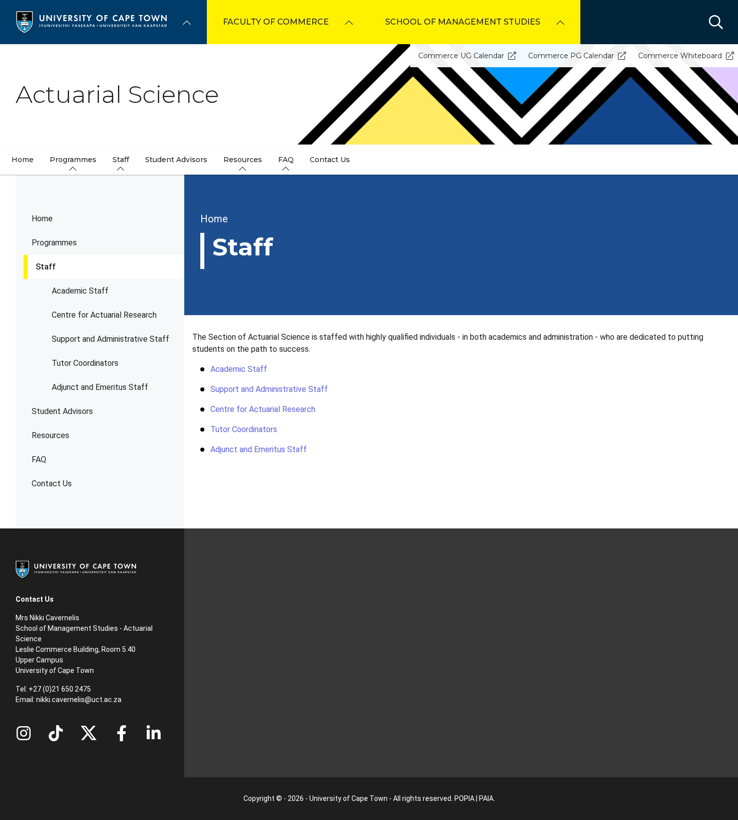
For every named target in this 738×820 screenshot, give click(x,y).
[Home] (91, 21)
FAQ (39, 459)
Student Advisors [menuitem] (176, 159)
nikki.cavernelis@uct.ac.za (78, 700)
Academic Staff (80, 291)
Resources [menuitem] (242, 159)
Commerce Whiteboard (680, 55)
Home (42, 218)
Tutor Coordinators (85, 363)
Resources (50, 435)
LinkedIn (154, 733)
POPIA (464, 798)
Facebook (121, 733)
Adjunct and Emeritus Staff (100, 387)
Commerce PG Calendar (571, 55)
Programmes (54, 242)
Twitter (88, 733)
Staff (46, 266)
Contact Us (52, 483)
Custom (56, 733)
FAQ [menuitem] (286, 159)
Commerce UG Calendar (461, 55)
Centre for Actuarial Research (104, 315)
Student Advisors (62, 411)
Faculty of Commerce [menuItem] (276, 22)
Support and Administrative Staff (110, 339)
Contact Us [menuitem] (330, 159)
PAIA (486, 798)
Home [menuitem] (23, 159)
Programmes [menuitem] (73, 159)
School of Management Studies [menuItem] (462, 22)
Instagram (24, 733)
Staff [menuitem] (120, 159)
